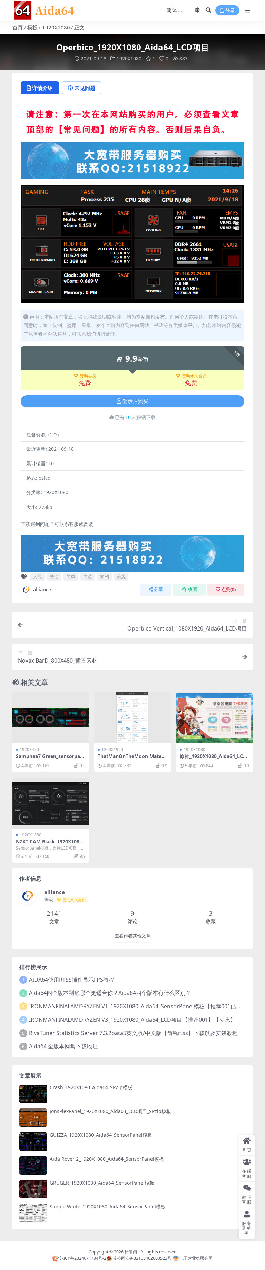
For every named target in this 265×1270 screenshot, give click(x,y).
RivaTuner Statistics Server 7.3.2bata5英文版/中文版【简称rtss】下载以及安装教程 (133, 1033)
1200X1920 (112, 749)
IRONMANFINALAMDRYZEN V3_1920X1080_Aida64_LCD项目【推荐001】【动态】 (132, 1019)
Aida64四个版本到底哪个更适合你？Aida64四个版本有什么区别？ (110, 993)
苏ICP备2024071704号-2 (82, 1258)
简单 (70, 576)
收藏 (192, 589)
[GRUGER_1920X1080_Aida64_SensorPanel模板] (33, 1189)
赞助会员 (88, 376)
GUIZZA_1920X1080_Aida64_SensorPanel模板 (101, 1135)
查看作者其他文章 (132, 935)
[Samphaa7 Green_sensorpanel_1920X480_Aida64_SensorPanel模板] (50, 717)
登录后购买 (135, 401)
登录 (230, 10)
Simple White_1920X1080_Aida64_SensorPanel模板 (108, 1206)
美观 (121, 576)
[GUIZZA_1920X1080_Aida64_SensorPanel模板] (33, 1141)
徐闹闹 (131, 1252)
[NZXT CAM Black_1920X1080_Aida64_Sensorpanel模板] (50, 803)
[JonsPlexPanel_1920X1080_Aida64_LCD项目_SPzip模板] (33, 1117)
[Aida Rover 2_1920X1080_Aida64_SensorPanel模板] (33, 1165)
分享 (158, 589)
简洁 (87, 576)
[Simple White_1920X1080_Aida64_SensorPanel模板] (33, 1213)
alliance (42, 589)
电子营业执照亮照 (196, 1258)
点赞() (229, 589)
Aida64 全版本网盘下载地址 (63, 1046)
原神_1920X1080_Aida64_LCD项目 (213, 759)
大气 (37, 576)
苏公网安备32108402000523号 (142, 1258)
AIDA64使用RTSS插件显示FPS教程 (71, 979)
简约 (104, 576)
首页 (17, 27)
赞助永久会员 (194, 376)
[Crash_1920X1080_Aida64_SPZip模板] (33, 1094)
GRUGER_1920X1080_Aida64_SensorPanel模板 (102, 1182)
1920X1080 (56, 27)
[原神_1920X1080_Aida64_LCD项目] (214, 717)
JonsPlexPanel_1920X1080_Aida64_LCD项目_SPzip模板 (110, 1111)
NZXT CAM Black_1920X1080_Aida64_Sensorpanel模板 (50, 844)
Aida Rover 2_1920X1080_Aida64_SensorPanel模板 (107, 1159)
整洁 (54, 576)
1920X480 (29, 749)
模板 (32, 27)
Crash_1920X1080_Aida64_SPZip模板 (91, 1087)
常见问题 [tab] (85, 87)
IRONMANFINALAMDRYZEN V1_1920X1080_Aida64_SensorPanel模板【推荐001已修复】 (141, 1006)
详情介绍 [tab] (42, 87)
